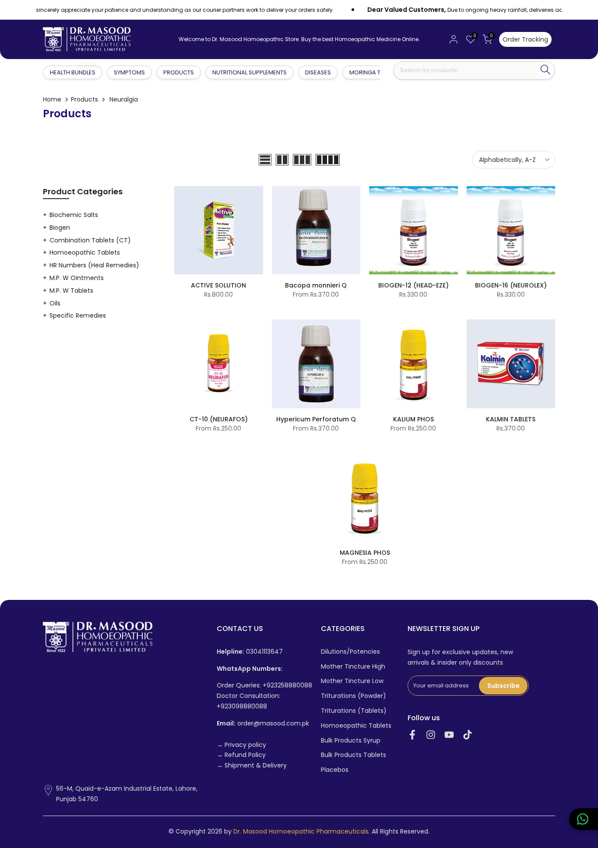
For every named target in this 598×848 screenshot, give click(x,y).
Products (178, 72)
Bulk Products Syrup (350, 740)
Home (52, 99)
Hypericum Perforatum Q (316, 419)
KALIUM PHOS (413, 419)
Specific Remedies (77, 315)
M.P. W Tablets (71, 290)
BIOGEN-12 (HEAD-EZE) (413, 285)
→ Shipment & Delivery (252, 765)
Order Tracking (525, 39)
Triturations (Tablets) (354, 711)
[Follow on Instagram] (431, 735)
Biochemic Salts (73, 214)
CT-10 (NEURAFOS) (219, 419)
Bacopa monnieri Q (316, 285)
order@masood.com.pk (263, 723)
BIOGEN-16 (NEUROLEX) (511, 285)
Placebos (334, 770)
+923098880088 (242, 706)
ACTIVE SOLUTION (218, 285)
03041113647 (250, 652)
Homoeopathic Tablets (84, 252)
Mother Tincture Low (352, 681)
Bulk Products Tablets (353, 755)
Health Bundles (73, 72)
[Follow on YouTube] (449, 735)
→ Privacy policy (241, 745)
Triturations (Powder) (353, 696)
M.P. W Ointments (76, 277)
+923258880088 (287, 685)
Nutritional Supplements (249, 72)
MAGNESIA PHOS (365, 552)
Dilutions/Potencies (350, 652)
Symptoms (129, 72)
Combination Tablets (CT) (90, 240)
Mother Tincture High (353, 666)
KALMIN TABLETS (510, 419)
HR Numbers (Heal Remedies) (94, 265)
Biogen (59, 227)
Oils (54, 303)
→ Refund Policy (241, 755)
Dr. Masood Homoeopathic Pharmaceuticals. (301, 831)
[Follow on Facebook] (412, 735)
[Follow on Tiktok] (467, 735)
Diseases (318, 72)
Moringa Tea (368, 72)
